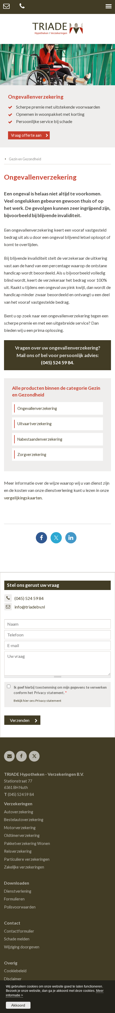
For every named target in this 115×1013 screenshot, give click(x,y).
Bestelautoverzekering (23, 819)
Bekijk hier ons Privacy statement (37, 701)
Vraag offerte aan (26, 135)
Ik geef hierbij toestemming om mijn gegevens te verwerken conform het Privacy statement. (60, 690)
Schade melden (16, 939)
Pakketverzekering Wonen (27, 843)
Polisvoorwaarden (20, 907)
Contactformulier (19, 931)
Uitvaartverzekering (34, 423)
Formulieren (14, 899)
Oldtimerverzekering (22, 835)
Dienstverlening (17, 891)
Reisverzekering (18, 851)
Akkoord (18, 1005)
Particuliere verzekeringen (26, 859)
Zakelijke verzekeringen (24, 867)
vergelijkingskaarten (23, 497)
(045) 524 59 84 (57, 362)
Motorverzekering (20, 827)
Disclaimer (13, 979)
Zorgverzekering (31, 454)
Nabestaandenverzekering (39, 439)
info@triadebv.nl (29, 606)
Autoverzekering (18, 812)
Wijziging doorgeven (21, 947)
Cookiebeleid (15, 971)
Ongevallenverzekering (37, 408)
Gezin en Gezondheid (25, 159)
